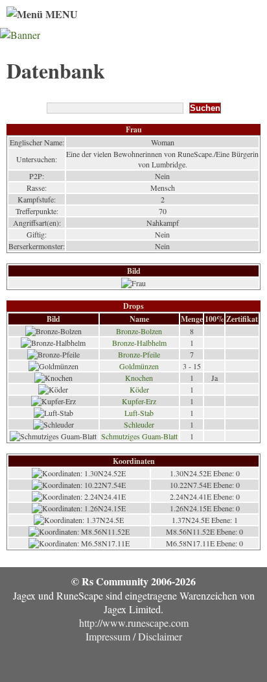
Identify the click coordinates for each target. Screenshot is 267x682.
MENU (60, 13)
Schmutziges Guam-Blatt (139, 436)
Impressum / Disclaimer (134, 636)
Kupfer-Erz (139, 401)
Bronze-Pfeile (139, 354)
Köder (139, 389)
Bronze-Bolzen (139, 331)
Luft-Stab (139, 413)
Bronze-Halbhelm (139, 342)
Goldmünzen (139, 366)
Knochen (139, 377)
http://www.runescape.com (134, 622)
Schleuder (139, 424)
